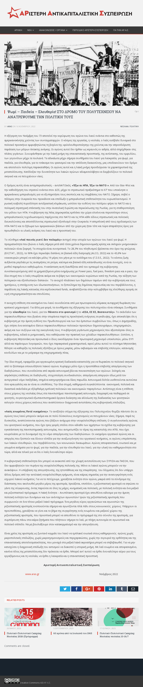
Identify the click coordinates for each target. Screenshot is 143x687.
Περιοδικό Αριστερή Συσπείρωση (90, 30)
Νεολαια (124, 126)
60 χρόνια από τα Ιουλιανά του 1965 (72, 633)
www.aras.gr (32, 574)
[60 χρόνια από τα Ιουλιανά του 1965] (71, 619)
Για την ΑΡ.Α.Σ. (121, 30)
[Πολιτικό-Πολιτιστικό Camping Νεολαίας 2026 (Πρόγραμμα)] (25, 619)
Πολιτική (134, 126)
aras (9, 126)
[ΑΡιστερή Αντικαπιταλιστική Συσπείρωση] (71, 12)
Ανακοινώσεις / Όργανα (52, 30)
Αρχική (18, 30)
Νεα (29, 30)
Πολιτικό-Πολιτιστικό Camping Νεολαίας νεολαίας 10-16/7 (117, 635)
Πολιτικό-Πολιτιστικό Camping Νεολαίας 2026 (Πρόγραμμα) (24, 635)
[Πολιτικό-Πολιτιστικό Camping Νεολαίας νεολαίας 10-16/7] (118, 619)
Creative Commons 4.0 (32, 682)
